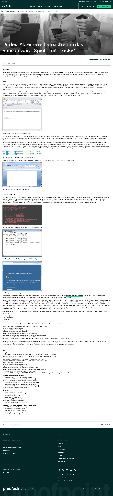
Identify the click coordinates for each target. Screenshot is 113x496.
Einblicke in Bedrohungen (13, 11)
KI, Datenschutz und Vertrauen (66, 458)
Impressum (61, 455)
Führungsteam (62, 449)
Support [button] (88, 1)
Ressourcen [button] (48, 6)
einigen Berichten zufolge (74, 295)
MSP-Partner (6, 450)
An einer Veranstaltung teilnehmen (67, 474)
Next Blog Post (103, 425)
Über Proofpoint (62, 437)
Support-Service (7, 472)
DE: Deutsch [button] (105, 1)
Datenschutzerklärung (49, 489)
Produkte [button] (33, 6)
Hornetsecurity (62, 461)
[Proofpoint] (8, 6)
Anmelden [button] (96, 1)
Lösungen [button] (41, 6)
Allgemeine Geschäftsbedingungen (32, 489)
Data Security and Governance (11, 440)
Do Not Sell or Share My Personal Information (76, 489)
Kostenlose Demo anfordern (65, 480)
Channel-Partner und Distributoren (12, 447)
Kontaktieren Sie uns (63, 478)
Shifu (72, 95)
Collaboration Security (9, 437)
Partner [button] (81, 1)
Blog (2, 11)
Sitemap (60, 489)
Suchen (5, 1)
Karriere (60, 446)
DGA (22, 311)
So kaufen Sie (61, 443)
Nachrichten (61, 452)
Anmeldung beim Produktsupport (12, 469)
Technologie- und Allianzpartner (12, 453)
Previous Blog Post (11, 425)
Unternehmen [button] (58, 6)
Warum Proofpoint (63, 440)
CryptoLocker (29, 343)
